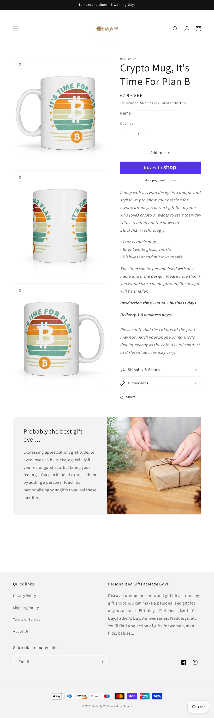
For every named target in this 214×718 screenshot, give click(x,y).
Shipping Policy (26, 607)
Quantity (126, 123)
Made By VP (99, 706)
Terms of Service (26, 619)
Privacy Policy (24, 595)
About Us (21, 631)
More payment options (161, 180)
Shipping (146, 103)
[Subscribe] (101, 662)
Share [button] (131, 397)
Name (126, 113)
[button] (15, 29)
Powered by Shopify (119, 706)
